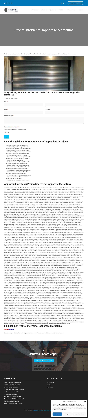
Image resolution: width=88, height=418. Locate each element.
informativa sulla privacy (13, 127)
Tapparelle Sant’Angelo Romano (11, 401)
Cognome (47, 106)
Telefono (47, 109)
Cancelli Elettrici (71, 10)
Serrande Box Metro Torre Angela (12, 384)
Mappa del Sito (50, 382)
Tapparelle (51, 10)
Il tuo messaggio (8, 115)
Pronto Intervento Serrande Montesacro (13, 391)
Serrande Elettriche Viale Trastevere (12, 382)
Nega (67, 414)
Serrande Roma (34, 10)
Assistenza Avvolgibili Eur (10, 394)
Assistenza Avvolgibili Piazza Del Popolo (14, 398)
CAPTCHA (6, 132)
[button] (85, 401)
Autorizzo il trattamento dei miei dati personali (15, 129)
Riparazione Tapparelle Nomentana (12, 396)
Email (5, 109)
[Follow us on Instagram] (63, 3)
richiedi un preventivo (75, 3)
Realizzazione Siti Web (38, 410)
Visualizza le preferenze (79, 414)
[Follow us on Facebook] (61, 3)
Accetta (57, 414)
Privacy (48, 384)
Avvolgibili (60, 10)
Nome (5, 106)
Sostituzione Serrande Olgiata (11, 387)
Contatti (81, 10)
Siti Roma (46, 410)
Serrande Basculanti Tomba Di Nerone (13, 403)
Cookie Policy (50, 387)
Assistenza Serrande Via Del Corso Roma (14, 389)
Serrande (43, 10)
